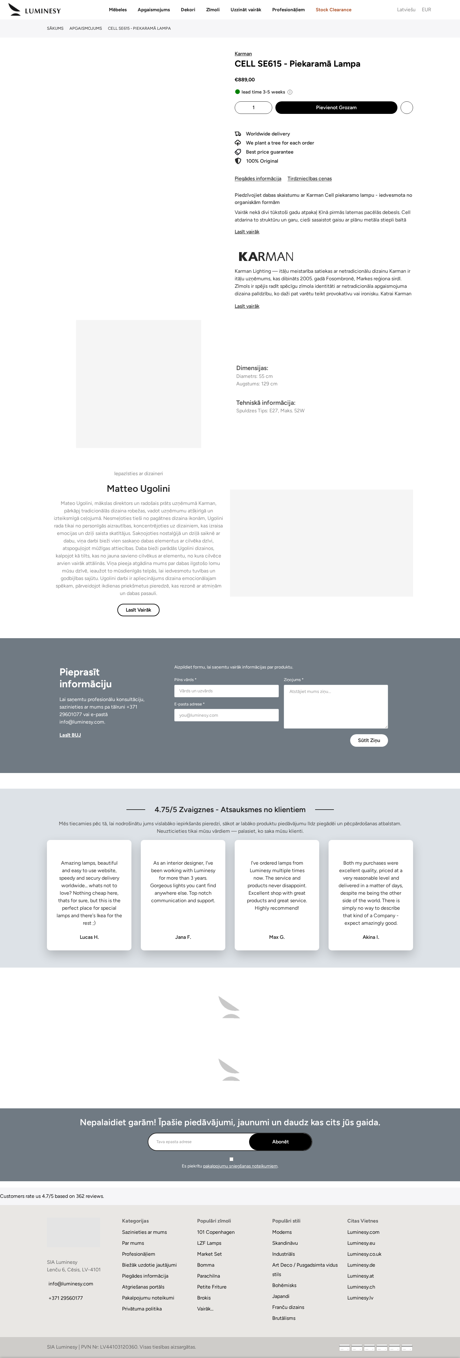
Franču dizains (288, 1307)
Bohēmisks (284, 1285)
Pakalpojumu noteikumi (148, 1298)
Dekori (188, 10)
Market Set (209, 1254)
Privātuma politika (142, 1309)
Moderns (282, 1232)
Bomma (205, 1265)
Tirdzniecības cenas (310, 178)
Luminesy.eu (361, 1243)
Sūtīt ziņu (369, 740)
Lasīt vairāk (247, 232)
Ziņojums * (294, 679)
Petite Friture (212, 1287)
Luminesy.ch (361, 1287)
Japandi (280, 1296)
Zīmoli (213, 10)
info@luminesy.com (81, 722)
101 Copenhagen (216, 1232)
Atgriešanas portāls (143, 1287)
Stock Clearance (333, 10)
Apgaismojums (154, 10)
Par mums (133, 1243)
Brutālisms (283, 1318)
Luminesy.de (361, 1265)
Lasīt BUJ (70, 735)
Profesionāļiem (288, 10)
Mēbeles (118, 10)
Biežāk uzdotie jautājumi (149, 1265)
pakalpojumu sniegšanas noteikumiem (240, 1166)
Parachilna (208, 1276)
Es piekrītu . (230, 1166)
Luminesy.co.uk (364, 1254)
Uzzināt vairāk (246, 10)
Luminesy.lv (360, 1298)
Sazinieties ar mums (144, 1232)
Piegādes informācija (258, 178)
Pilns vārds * (185, 679)
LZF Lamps (209, 1243)
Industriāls (283, 1254)
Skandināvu (285, 1243)
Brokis (204, 1298)
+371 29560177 (66, 1298)
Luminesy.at (360, 1276)
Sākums (55, 28)
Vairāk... (205, 1309)
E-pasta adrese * (189, 704)
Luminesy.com (363, 1232)
